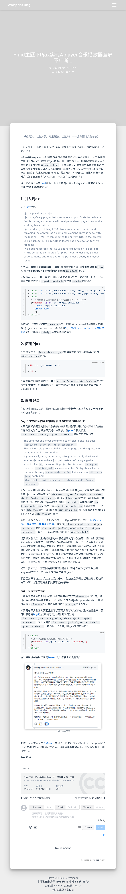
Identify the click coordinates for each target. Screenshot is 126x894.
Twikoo (96, 860)
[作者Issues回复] (63, 695)
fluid (43, 183)
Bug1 (36, 614)
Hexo (26, 768)
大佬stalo (48, 743)
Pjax (28, 207)
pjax (70, 430)
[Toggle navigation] (114, 5)
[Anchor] (19, 199)
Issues (52, 657)
